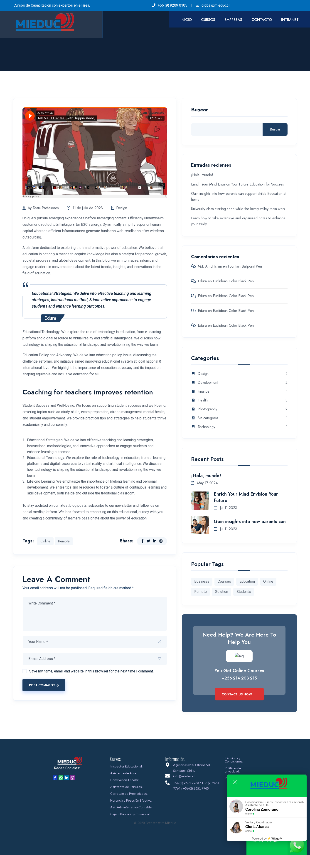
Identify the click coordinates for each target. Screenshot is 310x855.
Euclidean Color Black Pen (233, 281)
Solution (221, 591)
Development (208, 383)
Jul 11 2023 (228, 507)
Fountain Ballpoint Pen (245, 266)
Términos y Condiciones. (234, 759)
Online (45, 541)
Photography (207, 409)
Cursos (208, 19)
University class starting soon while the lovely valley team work (238, 208)
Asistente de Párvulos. (126, 787)
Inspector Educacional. (126, 766)
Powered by (267, 838)
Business (201, 581)
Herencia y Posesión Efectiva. (131, 800)
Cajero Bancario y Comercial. (130, 814)
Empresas (233, 19)
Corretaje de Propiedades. (129, 793)
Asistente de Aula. (123, 773)
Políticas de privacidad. (233, 769)
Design (121, 208)
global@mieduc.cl (215, 5)
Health (203, 400)
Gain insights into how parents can (250, 521)
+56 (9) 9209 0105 (172, 5)
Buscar (199, 110)
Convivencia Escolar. (124, 780)
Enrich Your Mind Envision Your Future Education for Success (237, 184)
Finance (203, 391)
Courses (224, 581)
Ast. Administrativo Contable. (131, 807)
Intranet (290, 19)
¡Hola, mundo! (202, 175)
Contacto (261, 19)
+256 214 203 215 (239, 678)
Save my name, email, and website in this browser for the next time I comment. (91, 671)
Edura (202, 281)
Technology (206, 427)
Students (243, 591)
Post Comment (42, 685)
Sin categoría (208, 418)
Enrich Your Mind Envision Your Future (246, 497)
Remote (64, 541)
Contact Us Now (237, 694)
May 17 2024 (207, 483)
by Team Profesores (43, 208)
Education (247, 581)
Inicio (186, 19)
